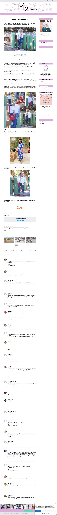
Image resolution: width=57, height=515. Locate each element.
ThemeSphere (27, 513)
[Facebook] (32, 250)
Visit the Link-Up (46, 75)
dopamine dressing (14, 250)
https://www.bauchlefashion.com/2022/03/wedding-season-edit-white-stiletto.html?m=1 (20, 336)
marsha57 (9, 366)
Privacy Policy (47, 513)
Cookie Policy (43, 513)
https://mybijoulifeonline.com (12, 265)
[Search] (37, 14)
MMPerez (7, 215)
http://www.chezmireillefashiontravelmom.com (14, 275)
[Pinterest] (34, 250)
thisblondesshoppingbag (12, 341)
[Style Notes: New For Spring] (31, 240)
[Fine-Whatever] (28, 7)
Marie (8, 464)
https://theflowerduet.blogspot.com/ (13, 470)
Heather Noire (10, 332)
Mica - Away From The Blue (12, 381)
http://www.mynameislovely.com (12, 425)
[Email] (35, 250)
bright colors (7, 250)
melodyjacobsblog (11, 441)
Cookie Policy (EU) (42, 123)
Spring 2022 (20, 250)
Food (41, 48)
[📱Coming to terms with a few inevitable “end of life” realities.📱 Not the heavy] (33, 506)
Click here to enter (20, 220)
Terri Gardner (10, 293)
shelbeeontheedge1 (11, 399)
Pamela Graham (10, 280)
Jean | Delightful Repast (12, 411)
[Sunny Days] (9, 240)
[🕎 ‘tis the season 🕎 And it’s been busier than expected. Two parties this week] (13, 506)
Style (20, 18)
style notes (6, 252)
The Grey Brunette (11, 450)
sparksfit (9, 324)
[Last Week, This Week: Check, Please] (20, 240)
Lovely (9, 420)
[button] (55, 503)
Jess (8, 430)
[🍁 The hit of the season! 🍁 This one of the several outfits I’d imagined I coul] (23, 506)
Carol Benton (10, 354)
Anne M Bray (10, 311)
